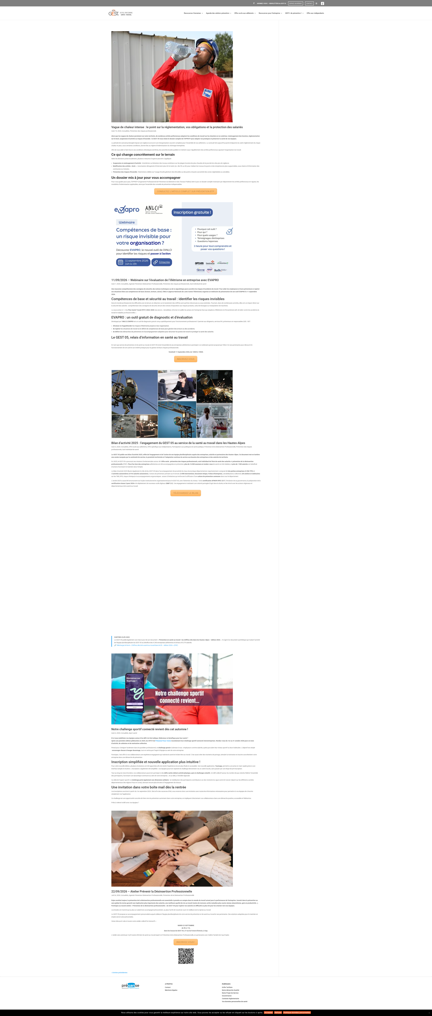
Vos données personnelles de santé (234, 1001)
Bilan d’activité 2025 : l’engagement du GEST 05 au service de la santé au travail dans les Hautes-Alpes (178, 443)
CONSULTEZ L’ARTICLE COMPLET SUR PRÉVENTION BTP (185, 191)
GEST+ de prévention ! (293, 13)
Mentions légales (171, 990)
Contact (309, 3)
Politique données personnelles (297, 1012)
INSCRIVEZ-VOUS (185, 359)
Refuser (278, 1012)
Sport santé (133, 733)
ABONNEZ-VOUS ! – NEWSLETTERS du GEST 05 (271, 3)
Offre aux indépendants (315, 13)
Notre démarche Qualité (230, 990)
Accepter (268, 1012)
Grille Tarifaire (227, 987)
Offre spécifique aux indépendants (159, 447)
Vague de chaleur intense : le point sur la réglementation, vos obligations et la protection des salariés (177, 127)
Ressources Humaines (192, 13)
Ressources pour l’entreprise (269, 13)
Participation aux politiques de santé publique (188, 447)
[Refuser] (429, 1013)
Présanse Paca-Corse (163, 741)
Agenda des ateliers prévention (217, 13)
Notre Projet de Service (230, 993)
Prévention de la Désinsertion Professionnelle (219, 447)
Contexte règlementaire (230, 998)
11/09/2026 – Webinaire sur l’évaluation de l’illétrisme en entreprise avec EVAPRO (165, 280)
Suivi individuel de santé (198, 284)
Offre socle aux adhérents (244, 13)
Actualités (125, 131)
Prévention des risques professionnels (143, 131)
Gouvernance (227, 996)
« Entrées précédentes (119, 972)
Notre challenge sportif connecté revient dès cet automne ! (149, 729)
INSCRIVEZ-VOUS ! (185, 942)
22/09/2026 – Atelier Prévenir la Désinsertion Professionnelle (151, 891)
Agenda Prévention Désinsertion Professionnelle (145, 284)
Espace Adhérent (295, 3)
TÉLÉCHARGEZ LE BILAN (185, 493)
